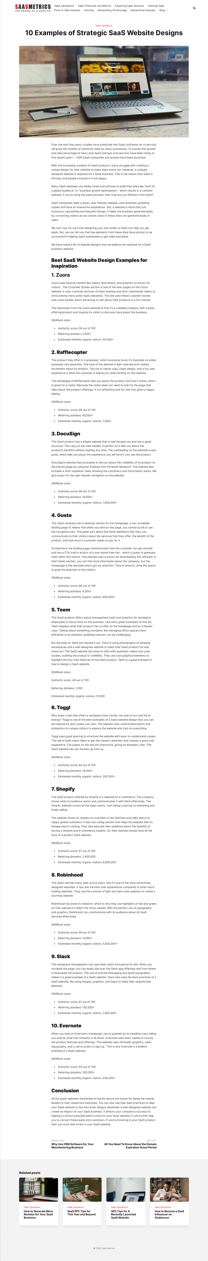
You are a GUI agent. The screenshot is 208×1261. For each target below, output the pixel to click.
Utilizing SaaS (156, 5)
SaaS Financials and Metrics (94, 5)
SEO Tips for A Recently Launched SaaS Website (123, 1214)
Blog (162, 10)
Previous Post (72, 1144)
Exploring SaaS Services (129, 5)
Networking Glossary (143, 10)
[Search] (194, 8)
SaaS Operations (64, 5)
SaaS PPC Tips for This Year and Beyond (81, 1213)
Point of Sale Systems (67, 10)
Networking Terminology (112, 10)
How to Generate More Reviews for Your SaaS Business (38, 1214)
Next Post (130, 1144)
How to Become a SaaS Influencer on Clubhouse (169, 1214)
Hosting (89, 10)
